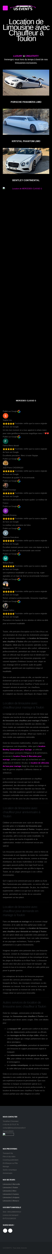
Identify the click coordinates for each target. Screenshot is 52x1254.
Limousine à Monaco (11, 1201)
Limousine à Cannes (11, 1194)
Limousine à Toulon (10, 1187)
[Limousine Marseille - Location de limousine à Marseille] (23, 8)
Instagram (10, 1231)
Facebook (5, 1231)
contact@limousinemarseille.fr (14, 1128)
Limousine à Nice (9, 1191)
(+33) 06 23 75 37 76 (11, 1124)
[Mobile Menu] (5, 8)
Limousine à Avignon (11, 1197)
